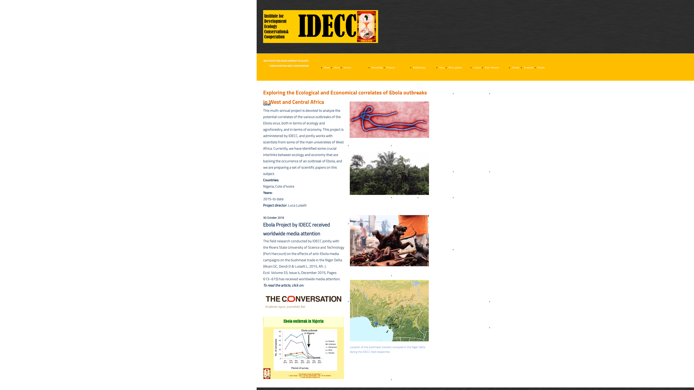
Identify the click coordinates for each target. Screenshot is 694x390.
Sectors (347, 67)
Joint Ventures (492, 67)
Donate (541, 67)
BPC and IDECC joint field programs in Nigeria (498, 223)
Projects (391, 67)
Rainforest (461, 171)
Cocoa (397, 197)
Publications (419, 67)
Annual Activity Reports (516, 93)
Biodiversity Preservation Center (498, 119)
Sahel (458, 249)
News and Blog (442, 93)
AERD (495, 301)
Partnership (377, 67)
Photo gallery (455, 67)
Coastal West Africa (459, 119)
